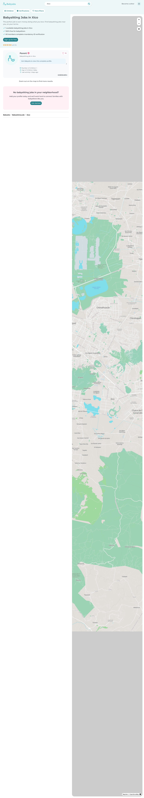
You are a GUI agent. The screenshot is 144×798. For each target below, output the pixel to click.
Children (10, 11)
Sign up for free (10, 40)
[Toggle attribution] (140, 794)
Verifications (24, 11)
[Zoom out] (139, 23)
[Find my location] (139, 29)
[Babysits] (9, 4)
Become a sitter (128, 4)
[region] (107, 406)
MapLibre (125, 794)
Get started (36, 103)
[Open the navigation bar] (139, 4)
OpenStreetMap (134, 794)
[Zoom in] (139, 19)
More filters (39, 11)
